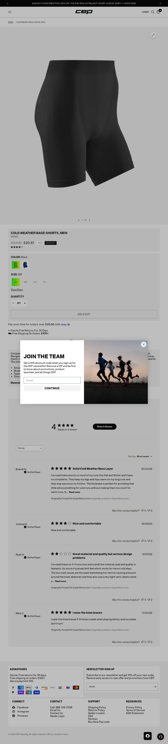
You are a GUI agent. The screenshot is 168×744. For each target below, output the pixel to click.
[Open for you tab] (148, 736)
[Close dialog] (144, 344)
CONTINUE (52, 388)
